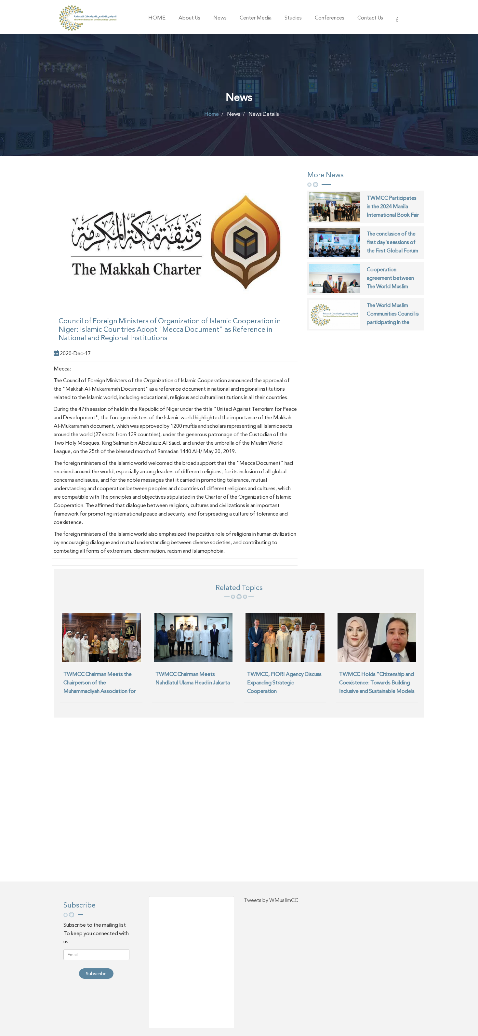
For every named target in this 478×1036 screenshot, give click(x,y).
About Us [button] (189, 17)
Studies (293, 17)
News (220, 17)
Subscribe (96, 973)
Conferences (329, 17)
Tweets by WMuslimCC (271, 900)
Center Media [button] (256, 17)
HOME (157, 17)
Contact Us (370, 17)
